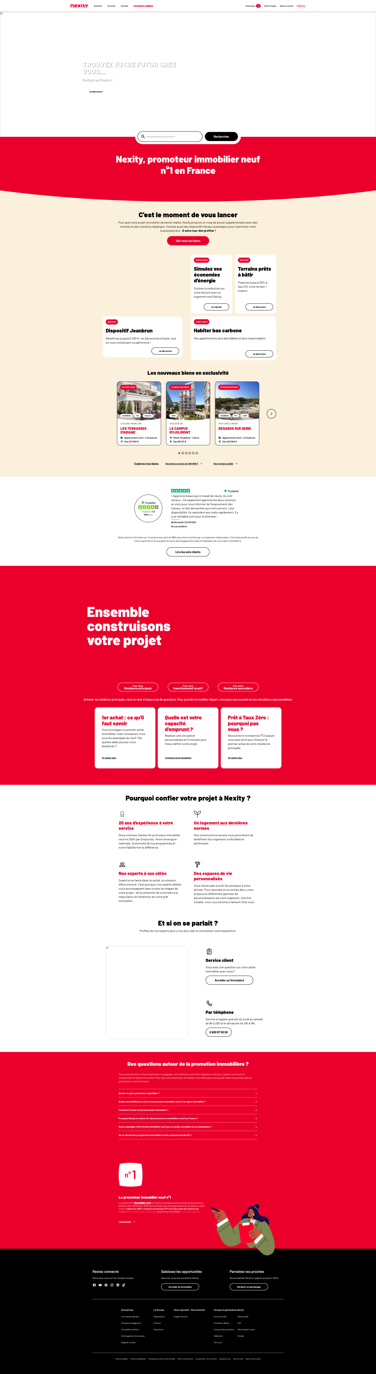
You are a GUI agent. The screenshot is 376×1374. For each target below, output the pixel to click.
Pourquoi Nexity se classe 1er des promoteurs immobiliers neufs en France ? (158, 1118)
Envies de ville (220, 1316)
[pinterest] (106, 1285)
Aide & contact (286, 6)
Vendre (124, 5)
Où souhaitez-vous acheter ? (161, 136)
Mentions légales (121, 1359)
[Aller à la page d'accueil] (79, 5)
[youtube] (100, 1285)
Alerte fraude (270, 6)
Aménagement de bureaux (133, 1336)
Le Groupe (158, 1309)
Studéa (241, 1336)
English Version (181, 1316)
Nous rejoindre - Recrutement (189, 1309)
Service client (238, 1359)
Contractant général (130, 1316)
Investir (111, 5)
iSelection (218, 1336)
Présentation (159, 1316)
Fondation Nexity (221, 1323)
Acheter (98, 5)
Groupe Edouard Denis (224, 1329)
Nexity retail (243, 1316)
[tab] (179, 453)
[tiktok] (123, 1285)
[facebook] (94, 1285)
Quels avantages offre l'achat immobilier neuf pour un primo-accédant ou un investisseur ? (165, 1126)
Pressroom (158, 1329)
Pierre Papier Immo (246, 1329)
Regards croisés (128, 1342)
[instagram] (112, 1285)
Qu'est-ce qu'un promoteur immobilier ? (139, 1093)
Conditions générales (138, 1359)
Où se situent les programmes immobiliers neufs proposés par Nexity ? (155, 1135)
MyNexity (301, 6)
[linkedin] (118, 1285)
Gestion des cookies (253, 1359)
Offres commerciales (185, 1359)
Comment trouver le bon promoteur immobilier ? (143, 1109)
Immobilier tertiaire (130, 1329)
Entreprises (127, 1309)
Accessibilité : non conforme (206, 1359)
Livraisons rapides (143, 5)
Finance (157, 1323)
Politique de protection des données (161, 1359)
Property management (131, 1323)
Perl (239, 1323)
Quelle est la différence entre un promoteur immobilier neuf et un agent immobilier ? (162, 1101)
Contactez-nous (225, 1359)
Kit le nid (218, 1342)
